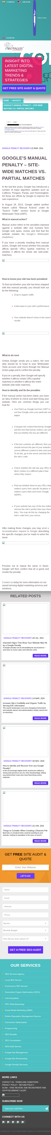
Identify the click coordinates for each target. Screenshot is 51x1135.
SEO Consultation (13, 1040)
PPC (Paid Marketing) (14, 1004)
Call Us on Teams (42, 18)
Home (6, 101)
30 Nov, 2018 (38, 761)
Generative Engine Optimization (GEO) (22, 992)
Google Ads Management (16, 1052)
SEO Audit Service (13, 1046)
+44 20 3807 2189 (10, 38)
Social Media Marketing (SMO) (18, 1010)
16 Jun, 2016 (38, 826)
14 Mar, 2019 (38, 698)
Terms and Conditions (26, 1082)
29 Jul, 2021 (38, 638)
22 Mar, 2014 (37, 148)
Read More (40, 656)
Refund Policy (26, 1085)
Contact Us (8, 1082)
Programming (11, 1028)
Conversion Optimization (16, 1022)
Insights (16, 101)
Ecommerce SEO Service (16, 986)
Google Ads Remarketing (16, 1058)
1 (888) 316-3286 (26, 2)
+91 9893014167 (10, 2)
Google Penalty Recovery (16, 148)
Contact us (7, 582)
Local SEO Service (13, 980)
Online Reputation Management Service (23, 1016)
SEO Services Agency (14, 974)
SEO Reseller (11, 1034)
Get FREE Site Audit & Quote (24, 88)
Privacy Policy (10, 1085)
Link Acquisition (12, 998)
